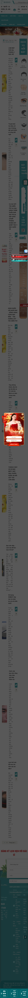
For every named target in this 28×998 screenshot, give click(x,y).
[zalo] (26, 251)
